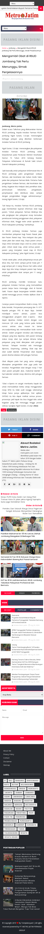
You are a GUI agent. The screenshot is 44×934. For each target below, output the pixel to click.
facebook (36, 593)
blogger (8, 593)
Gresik (22, 789)
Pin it (14, 436)
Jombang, (19, 79)
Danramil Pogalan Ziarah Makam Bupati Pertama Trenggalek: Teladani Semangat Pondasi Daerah (27, 619)
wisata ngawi (11, 837)
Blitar (15, 785)
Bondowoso (10, 789)
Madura (17, 801)
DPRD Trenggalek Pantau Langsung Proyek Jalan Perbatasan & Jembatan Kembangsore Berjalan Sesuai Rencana (27, 634)
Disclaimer (7, 761)
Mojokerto (31, 805)
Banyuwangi (32, 781)
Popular (22, 610)
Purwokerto (26, 821)
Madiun (8, 801)
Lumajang (30, 797)
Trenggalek (10, 829)
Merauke (18, 805)
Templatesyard (27, 923)
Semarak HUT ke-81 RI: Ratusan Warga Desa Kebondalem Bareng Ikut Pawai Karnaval (20, 558)
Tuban (21, 829)
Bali (10, 781)
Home (4, 48)
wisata (24, 833)
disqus (21, 593)
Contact (6, 758)
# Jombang (12, 410)
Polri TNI (9, 817)
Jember (18, 793)
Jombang (12, 48)
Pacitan (28, 809)
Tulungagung (11, 833)
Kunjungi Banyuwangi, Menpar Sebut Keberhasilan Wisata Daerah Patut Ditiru (25, 879)
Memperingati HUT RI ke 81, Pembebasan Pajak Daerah (28, 868)
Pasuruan (9, 813)
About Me (7, 751)
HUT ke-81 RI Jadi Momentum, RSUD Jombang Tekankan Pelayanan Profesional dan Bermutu (21, 582)
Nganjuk (9, 809)
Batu (7, 785)
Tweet (15, 430)
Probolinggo (11, 821)
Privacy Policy (8, 754)
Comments (36, 610)
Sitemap (6, 765)
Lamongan (17, 797)
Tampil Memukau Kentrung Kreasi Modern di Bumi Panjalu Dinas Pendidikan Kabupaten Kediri (27, 857)
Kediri (7, 797)
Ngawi (19, 809)
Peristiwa (21, 813)
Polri (31, 813)
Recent (8, 610)
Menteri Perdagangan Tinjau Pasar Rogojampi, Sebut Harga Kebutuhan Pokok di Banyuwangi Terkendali (26, 676)
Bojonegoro (27, 785)
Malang (8, 805)
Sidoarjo (9, 825)
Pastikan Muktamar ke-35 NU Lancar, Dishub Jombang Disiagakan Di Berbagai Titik (20, 534)
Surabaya (31, 825)
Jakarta (8, 793)
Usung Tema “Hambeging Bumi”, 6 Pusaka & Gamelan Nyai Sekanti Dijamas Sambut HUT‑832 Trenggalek (27, 648)
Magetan (28, 801)
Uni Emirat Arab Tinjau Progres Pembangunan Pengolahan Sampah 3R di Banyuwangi (27, 891)
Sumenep (20, 825)
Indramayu (33, 789)
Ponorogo (20, 817)
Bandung (20, 781)
